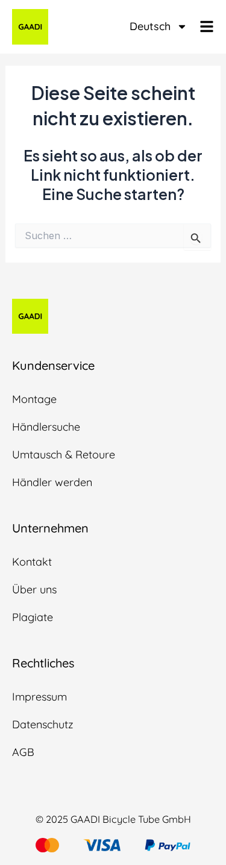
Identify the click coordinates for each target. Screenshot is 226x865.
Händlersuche (46, 427)
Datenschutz (43, 724)
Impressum (39, 697)
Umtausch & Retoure (63, 454)
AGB (23, 752)
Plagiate (32, 617)
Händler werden (52, 482)
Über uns (34, 589)
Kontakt (32, 562)
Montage (34, 399)
